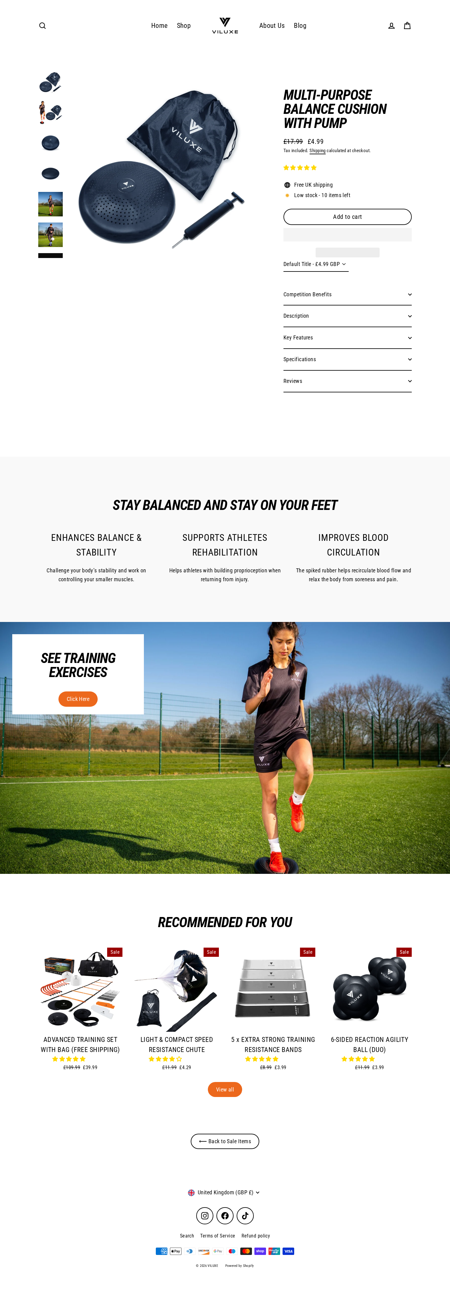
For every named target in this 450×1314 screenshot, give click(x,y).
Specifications (299, 359)
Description (296, 316)
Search (187, 1236)
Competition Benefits (307, 294)
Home (159, 25)
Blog (300, 25)
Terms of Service (217, 1236)
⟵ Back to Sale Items (225, 1141)
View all (225, 1089)
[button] (300, 167)
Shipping (317, 150)
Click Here (78, 699)
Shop (184, 25)
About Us (272, 25)
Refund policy (256, 1236)
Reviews (292, 381)
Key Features (298, 337)
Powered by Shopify (239, 1266)
